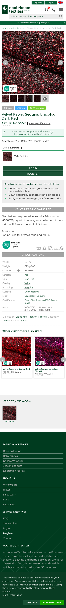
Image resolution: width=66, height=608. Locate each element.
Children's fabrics (13, 460)
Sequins (29, 287)
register (28, 134)
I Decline (31, 602)
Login (50, 2)
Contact (7, 538)
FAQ (5, 518)
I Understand (52, 602)
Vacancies (9, 504)
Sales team (9, 494)
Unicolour (30, 295)
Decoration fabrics (14, 470)
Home (5, 28)
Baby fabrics (10, 455)
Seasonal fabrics (12, 465)
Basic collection (12, 450)
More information (12, 595)
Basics (24, 320)
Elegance (21, 316)
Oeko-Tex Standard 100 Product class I (42, 301)
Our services (10, 523)
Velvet (28, 283)
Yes (26, 274)
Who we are (10, 484)
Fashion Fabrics (37, 316)
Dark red (29, 278)
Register (38, 2)
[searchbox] (36, 16)
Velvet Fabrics (17, 28)
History (7, 489)
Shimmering (32, 291)
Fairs (6, 499)
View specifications (39, 123)
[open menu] (61, 9)
